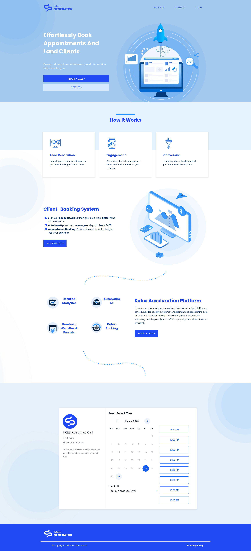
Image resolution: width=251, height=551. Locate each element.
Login (199, 7)
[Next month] (147, 421)
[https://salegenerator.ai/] (57, 7)
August (128, 421)
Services (159, 7)
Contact (180, 7)
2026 (136, 421)
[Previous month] (117, 421)
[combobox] (134, 491)
